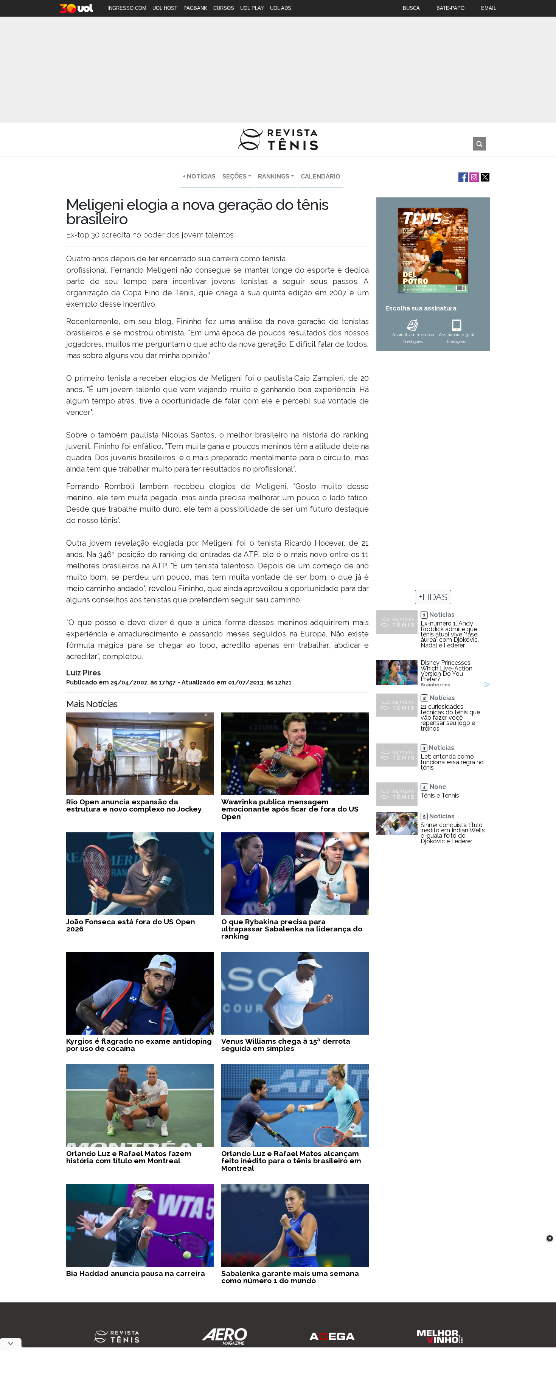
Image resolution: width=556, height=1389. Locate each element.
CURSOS (223, 8)
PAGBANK (195, 8)
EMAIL (488, 8)
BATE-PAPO (450, 8)
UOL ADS (280, 8)
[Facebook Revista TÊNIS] (462, 176)
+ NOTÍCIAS (199, 176)
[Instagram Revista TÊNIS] (473, 176)
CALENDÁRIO (320, 176)
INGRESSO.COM (126, 8)
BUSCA (411, 8)
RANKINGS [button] (273, 176)
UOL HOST (164, 8)
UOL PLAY (252, 8)
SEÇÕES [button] (234, 176)
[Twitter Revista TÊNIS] (484, 176)
